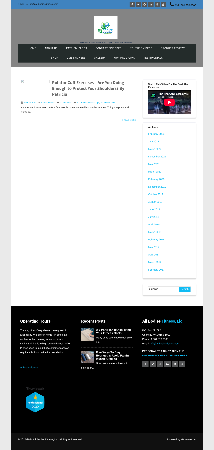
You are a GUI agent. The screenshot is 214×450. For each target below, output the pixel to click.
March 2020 (154, 171)
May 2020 (153, 164)
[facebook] (132, 4)
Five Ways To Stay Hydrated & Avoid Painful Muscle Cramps (113, 355)
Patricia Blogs (76, 48)
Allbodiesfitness (29, 367)
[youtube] (163, 4)
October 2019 (155, 194)
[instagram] (144, 4)
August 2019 (155, 201)
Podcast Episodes (109, 48)
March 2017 (154, 262)
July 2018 (153, 217)
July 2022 (153, 141)
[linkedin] (151, 4)
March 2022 (154, 149)
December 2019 (157, 186)
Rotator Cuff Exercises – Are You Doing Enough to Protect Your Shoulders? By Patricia (88, 88)
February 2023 (156, 134)
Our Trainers (76, 57)
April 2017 (154, 254)
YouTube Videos (141, 48)
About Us (51, 48)
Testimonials (153, 57)
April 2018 (154, 224)
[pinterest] (157, 4)
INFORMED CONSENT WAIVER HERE (164, 355)
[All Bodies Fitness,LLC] (105, 38)
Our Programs (124, 57)
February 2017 (156, 269)
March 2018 (154, 232)
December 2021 (157, 156)
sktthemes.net (188, 439)
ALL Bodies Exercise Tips (87, 102)
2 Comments (65, 102)
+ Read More (129, 120)
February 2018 (156, 239)
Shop (54, 57)
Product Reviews (173, 48)
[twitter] (138, 4)
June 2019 (154, 209)
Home (32, 48)
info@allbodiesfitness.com (164, 343)
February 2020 (156, 179)
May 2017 (153, 247)
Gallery (100, 57)
